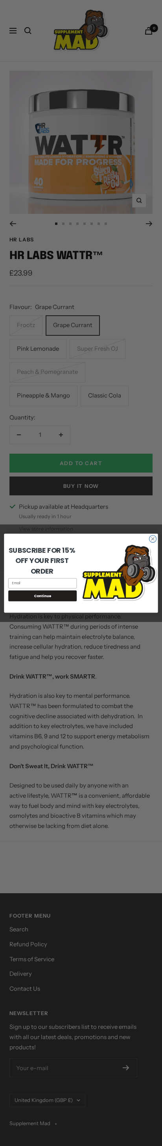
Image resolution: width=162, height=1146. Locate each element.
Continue (43, 595)
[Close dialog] (152, 538)
